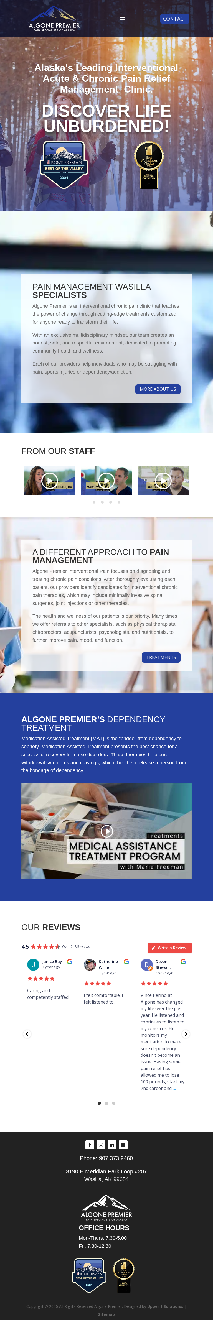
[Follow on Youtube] (123, 1144)
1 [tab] (94, 502)
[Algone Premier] (54, 18)
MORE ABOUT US (158, 389)
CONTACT (175, 18)
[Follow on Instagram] (101, 1144)
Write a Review (172, 947)
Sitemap (106, 1314)
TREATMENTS (161, 657)
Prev (22, 480)
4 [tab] (119, 502)
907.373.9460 (116, 1158)
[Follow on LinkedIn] (112, 1144)
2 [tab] (102, 502)
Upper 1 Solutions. (165, 1306)
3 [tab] (110, 502)
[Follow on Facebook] (89, 1144)
